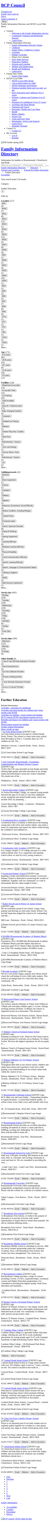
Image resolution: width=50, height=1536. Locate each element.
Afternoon (6, 641)
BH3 (3, 286)
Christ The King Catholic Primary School (21, 1418)
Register (15, 138)
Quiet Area (6, 437)
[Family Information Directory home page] (16, 1519)
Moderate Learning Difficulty (13, 547)
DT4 (3, 327)
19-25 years (6, 360)
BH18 (4, 250)
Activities (16, 52)
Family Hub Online (17, 75)
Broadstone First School (14, 1213)
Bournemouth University (14, 1183)
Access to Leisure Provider (12, 687)
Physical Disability (9, 552)
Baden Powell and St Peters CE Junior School (22, 904)
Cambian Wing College (13, 1330)
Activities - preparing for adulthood (16, 708)
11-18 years (6, 370)
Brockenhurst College (13, 1274)
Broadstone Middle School (15, 1244)
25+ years (6, 365)
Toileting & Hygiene (9, 573)
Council (13, 5)
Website (25, 757)
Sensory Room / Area (10, 452)
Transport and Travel (20, 107)
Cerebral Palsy (7, 516)
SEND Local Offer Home (23, 81)
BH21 (4, 265)
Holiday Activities (19, 55)
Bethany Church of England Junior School (21, 1032)
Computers (6, 416)
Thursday (5, 611)
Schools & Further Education (36, 170)
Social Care (16, 116)
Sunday (5, 626)
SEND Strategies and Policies (24, 85)
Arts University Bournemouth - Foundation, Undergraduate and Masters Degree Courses (20, 763)
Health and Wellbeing (21, 69)
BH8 (3, 306)
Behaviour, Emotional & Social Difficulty (17, 506)
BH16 (4, 240)
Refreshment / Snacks (10, 457)
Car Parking (6, 396)
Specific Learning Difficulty (12, 562)
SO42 (4, 342)
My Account (12, 135)
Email (17, 757)
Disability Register (19, 126)
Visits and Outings (9, 447)
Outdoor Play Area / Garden (12, 432)
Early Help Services (20, 59)
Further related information (12, 727)
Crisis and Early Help (21, 119)
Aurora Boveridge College (14, 790)
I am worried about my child (24, 83)
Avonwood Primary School (14, 873)
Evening (5, 651)
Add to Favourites (38, 757)
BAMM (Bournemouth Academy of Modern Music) (25, 936)
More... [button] (4, 347)
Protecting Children (20, 62)
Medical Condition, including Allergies (16, 511)
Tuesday (5, 600)
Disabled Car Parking (10, 421)
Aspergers (6, 490)
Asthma (5, 485)
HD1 (3, 332)
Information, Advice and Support (25, 121)
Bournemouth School (13, 1123)
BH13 (4, 224)
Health (14, 112)
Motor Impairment (9, 480)
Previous (10, 1479)
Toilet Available (8, 401)
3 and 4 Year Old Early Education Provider (18, 661)
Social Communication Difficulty (14, 557)
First (8, 1477)
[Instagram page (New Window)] (21, 1503)
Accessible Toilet (8, 390)
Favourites (5, 175)
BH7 (3, 301)
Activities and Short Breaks (23, 104)
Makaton (5, 426)
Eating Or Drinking (9, 531)
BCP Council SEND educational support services (22, 717)
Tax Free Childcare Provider (13, 672)
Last (8, 1498)
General (27, 36)
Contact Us (13, 129)
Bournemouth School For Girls (17, 1153)
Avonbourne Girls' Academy (15, 848)
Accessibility (11, 1507)
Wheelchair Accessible (11, 385)
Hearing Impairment (9, 537)
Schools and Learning (21, 64)
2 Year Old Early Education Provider (16, 682)
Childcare (16, 47)
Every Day (6, 631)
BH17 (4, 245)
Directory (34, 168)
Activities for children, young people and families (22, 715)
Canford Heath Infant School (16, 1360)
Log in (14, 135)
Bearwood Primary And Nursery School (21, 999)
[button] (25, 179)
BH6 (3, 296)
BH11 (4, 214)
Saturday (5, 621)
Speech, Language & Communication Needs (19, 567)
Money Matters (18, 114)
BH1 (3, 203)
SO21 (4, 337)
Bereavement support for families (15, 724)
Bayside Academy (10, 971)
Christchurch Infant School (15, 1446)
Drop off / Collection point (12, 406)
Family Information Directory (24, 57)
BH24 (4, 281)
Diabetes (5, 500)
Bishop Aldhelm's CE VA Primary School (21, 1060)
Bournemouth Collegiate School (17, 1095)
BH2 (3, 255)
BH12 (4, 219)
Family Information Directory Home (27, 45)
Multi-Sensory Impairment (12, 583)
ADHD (4, 578)
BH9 (3, 312)
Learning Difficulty (9, 542)
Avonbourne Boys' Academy (15, 820)
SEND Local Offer (26, 102)
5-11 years (6, 355)
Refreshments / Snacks (11, 442)
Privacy (9, 1514)
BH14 (4, 229)
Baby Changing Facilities (11, 411)
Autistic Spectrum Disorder (12, 526)
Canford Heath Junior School (16, 1388)
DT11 (4, 317)
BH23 (4, 276)
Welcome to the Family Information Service (30, 33)
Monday (5, 595)
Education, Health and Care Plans (26, 109)
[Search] (47, 165)
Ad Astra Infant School (12, 732)
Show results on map (10, 729)
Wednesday (6, 605)
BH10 (4, 209)
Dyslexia (5, 475)
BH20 (4, 260)
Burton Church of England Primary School (22, 1302)
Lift (3, 462)
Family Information (9, 1503)
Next (8, 1496)
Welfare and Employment (22, 66)
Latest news (17, 71)
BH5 (3, 291)
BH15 (4, 234)
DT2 (3, 322)
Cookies (9, 1509)
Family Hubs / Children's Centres (26, 50)
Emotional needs (8, 521)
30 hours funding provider (12, 677)
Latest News (17, 40)
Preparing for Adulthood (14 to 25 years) (29, 102)
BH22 (4, 270)
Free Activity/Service (10, 666)
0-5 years (5, 375)
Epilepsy (5, 495)
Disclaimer (10, 1512)
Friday (4, 616)
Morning (5, 646)
